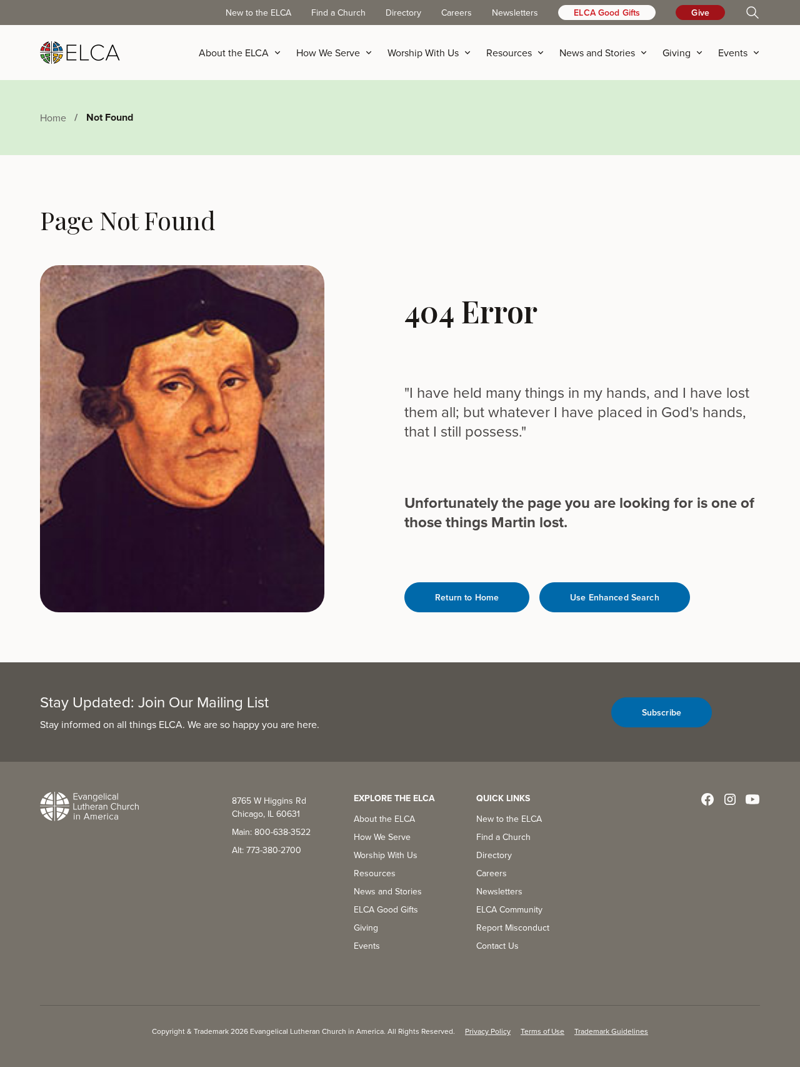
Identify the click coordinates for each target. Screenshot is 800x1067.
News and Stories (388, 891)
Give (700, 12)
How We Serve (382, 837)
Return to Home (467, 597)
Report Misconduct (512, 927)
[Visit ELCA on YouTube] (752, 799)
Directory (403, 12)
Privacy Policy (488, 1031)
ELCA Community (509, 909)
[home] (80, 52)
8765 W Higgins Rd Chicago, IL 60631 (269, 807)
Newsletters (515, 12)
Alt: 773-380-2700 (266, 850)
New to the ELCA (258, 12)
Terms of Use (542, 1031)
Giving (366, 927)
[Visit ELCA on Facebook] (707, 799)
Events (367, 945)
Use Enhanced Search (614, 597)
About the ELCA (384, 818)
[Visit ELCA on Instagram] (730, 799)
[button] (244, 52)
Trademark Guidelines (611, 1031)
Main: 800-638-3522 (271, 832)
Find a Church (338, 12)
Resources (375, 873)
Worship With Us (386, 855)
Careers (456, 12)
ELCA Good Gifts (607, 12)
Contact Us (497, 945)
